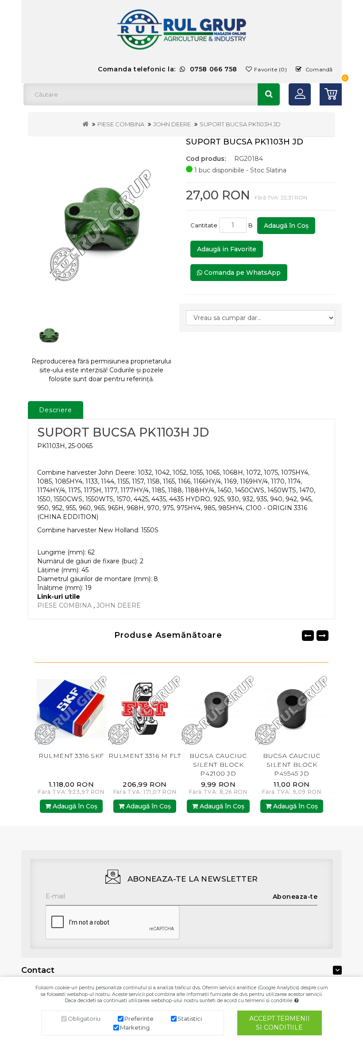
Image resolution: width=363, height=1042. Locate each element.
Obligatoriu (84, 1018)
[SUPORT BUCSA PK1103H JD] (101, 223)
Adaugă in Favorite (226, 249)
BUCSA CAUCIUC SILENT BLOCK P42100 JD (144, 764)
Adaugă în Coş (286, 226)
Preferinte (139, 1018)
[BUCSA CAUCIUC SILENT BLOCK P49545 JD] (218, 708)
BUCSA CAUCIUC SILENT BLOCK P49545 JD (218, 764)
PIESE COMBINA (120, 124)
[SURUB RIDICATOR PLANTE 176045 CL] (291, 708)
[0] (331, 94)
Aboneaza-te (295, 897)
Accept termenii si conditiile (279, 1023)
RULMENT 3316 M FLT (71, 756)
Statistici (190, 1018)
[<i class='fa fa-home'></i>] (85, 124)
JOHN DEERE (172, 124)
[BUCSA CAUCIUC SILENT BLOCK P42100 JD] (145, 708)
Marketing (135, 1027)
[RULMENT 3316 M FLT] (71, 708)
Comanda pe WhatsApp (241, 273)
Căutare (269, 94)
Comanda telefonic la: (167, 69)
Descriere (55, 410)
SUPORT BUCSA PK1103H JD (240, 124)
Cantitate (203, 225)
